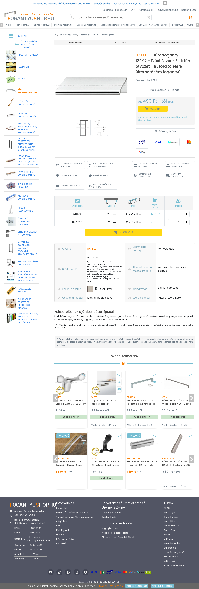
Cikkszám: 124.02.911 (146, 80)
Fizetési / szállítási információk (72, 512)
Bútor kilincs (170, 521)
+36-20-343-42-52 (24, 515)
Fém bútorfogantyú (68, 35)
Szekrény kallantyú (174, 565)
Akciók (9, 25)
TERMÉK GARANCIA (69, 175)
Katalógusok (146, 10)
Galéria (60, 534)
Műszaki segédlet (65, 539)
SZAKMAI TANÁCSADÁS (71, 186)
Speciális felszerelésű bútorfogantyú (117, 25)
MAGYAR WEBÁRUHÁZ (102, 185)
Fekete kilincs (171, 556)
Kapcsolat (61, 508)
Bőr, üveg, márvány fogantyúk (153, 25)
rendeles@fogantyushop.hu (29, 511)
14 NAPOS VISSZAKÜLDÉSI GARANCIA (71, 165)
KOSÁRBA (127, 232)
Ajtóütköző (170, 561)
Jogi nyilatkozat (110, 528)
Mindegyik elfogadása (162, 586)
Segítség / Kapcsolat (115, 10)
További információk (111, 585)
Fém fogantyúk (23, 25)
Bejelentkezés (189, 10)
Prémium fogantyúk (63, 25)
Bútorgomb (170, 547)
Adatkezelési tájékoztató (115, 532)
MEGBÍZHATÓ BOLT (101, 175)
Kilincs (167, 534)
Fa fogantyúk (177, 25)
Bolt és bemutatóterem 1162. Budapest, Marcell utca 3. (30, 522)
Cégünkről (61, 521)
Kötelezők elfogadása (137, 586)
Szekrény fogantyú (174, 552)
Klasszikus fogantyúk (86, 25)
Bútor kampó (171, 517)
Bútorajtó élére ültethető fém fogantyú (97, 35)
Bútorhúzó (169, 530)
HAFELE (143, 55)
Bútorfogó (169, 512)
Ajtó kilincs (169, 539)
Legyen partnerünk (167, 10)
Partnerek (61, 543)
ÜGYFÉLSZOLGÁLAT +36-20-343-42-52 (103, 165)
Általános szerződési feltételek (118, 537)
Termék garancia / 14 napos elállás (74, 517)
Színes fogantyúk (42, 25)
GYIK (132, 10)
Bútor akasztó (171, 525)
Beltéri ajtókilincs (173, 543)
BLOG (167, 508)
